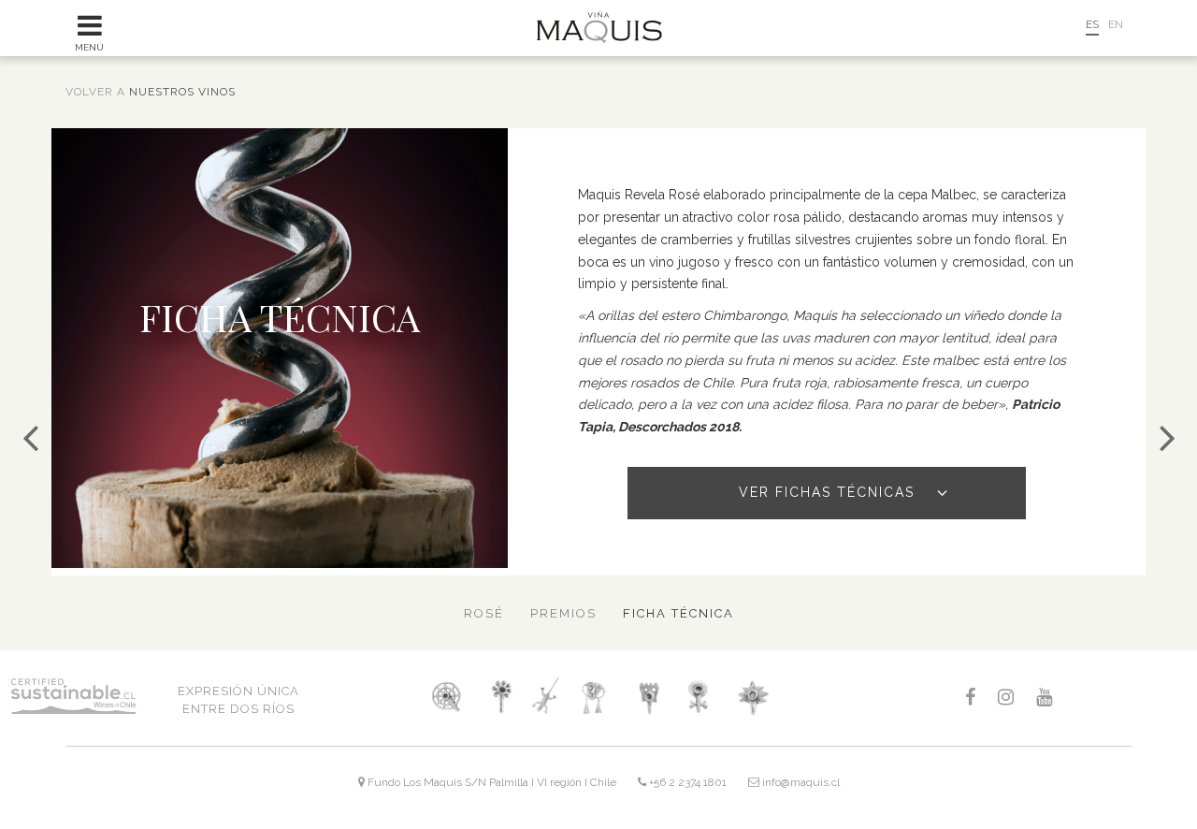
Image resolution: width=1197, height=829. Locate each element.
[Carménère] (701, 696)
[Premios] (30, 437)
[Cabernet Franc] (646, 696)
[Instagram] (1006, 698)
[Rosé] (752, 696)
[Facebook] (970, 698)
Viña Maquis (599, 27)
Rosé (484, 613)
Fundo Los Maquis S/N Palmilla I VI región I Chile (490, 782)
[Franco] (446, 696)
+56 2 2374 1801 (686, 782)
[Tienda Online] (1047, 32)
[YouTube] (1044, 698)
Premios (563, 613)
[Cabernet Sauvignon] (595, 696)
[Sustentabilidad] (1167, 437)
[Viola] (502, 696)
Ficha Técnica (678, 613)
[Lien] (545, 696)
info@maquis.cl (799, 782)
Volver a (150, 91)
